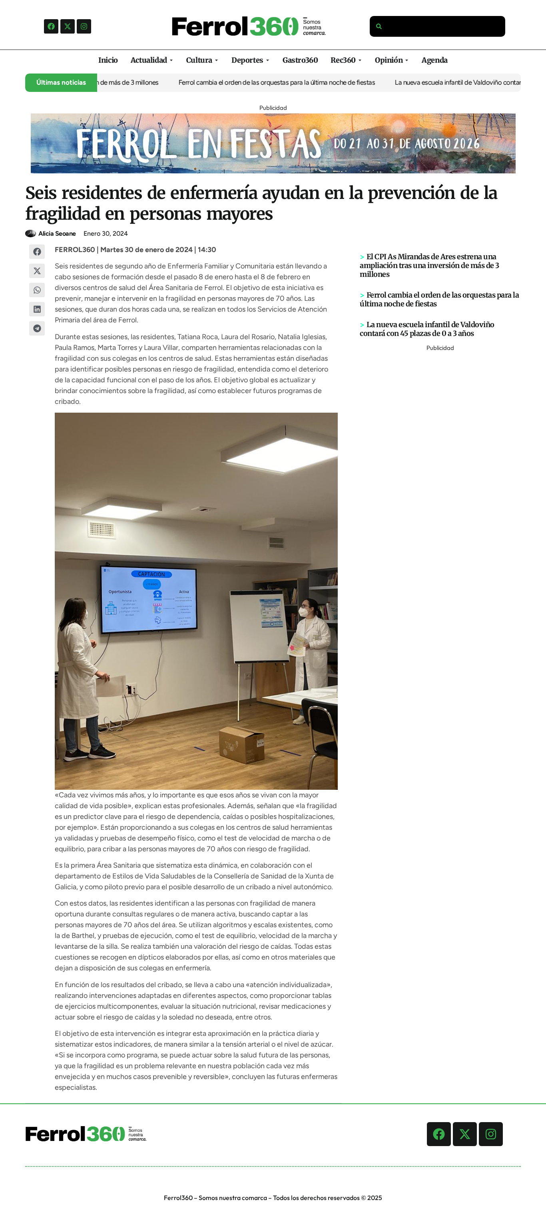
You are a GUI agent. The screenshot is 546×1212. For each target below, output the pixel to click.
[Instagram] (84, 26)
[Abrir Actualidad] (171, 60)
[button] (37, 251)
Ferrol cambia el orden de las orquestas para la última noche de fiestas (258, 82)
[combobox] (438, 26)
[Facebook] (51, 26)
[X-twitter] (67, 26)
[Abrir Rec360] (360, 60)
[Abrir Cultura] (216, 60)
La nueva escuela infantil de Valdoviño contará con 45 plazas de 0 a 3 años (427, 329)
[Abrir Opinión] (407, 60)
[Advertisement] (440, 473)
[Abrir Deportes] (267, 60)
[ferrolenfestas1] (273, 171)
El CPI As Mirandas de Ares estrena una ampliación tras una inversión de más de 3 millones (429, 265)
